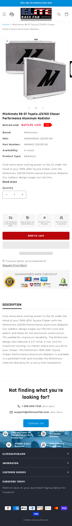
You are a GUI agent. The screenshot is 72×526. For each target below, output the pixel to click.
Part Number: (11, 144)
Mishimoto (31, 132)
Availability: (10, 150)
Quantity (8, 187)
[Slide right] (43, 108)
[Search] (59, 14)
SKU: (6, 138)
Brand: (7, 132)
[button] (36, 245)
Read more (10, 181)
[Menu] (4, 14)
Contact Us (36, 423)
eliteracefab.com (40, 520)
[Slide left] (28, 108)
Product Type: (12, 156)
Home (6, 24)
